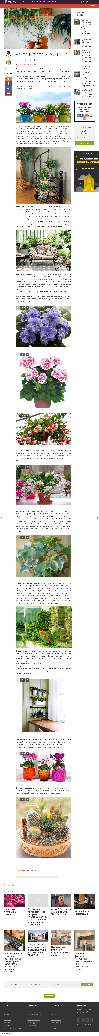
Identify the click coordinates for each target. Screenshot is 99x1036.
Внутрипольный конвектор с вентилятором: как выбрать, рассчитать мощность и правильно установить (13, 962)
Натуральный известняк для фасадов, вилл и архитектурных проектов (37, 949)
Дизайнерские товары (33, 2)
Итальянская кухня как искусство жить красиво (59, 951)
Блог (22, 2)
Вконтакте (54, 1017)
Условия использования (12, 1029)
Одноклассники (56, 1023)
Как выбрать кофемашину (82, 912)
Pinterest (54, 1029)
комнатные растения (31, 877)
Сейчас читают (12, 891)
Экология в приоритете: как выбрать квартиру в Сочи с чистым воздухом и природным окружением (37, 917)
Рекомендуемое (12, 885)
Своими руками (51, 5)
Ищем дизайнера (10, 1017)
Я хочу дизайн (52, 2)
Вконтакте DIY (56, 1020)
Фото (44, 2)
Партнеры (7, 1020)
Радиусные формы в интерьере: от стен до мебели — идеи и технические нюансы (84, 961)
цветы (42, 877)
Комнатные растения (23, 64)
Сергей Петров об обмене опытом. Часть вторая (61, 912)
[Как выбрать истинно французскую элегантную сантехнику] (97, 518)
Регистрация (91, 2)
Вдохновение (61, 5)
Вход (84, 2)
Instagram (54, 1026)
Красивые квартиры (16, 5)
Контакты (7, 1023)
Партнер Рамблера (84, 1024)
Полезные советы (39, 5)
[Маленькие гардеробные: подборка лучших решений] (1, 518)
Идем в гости (28, 5)
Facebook (54, 1014)
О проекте (7, 1014)
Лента (7, 5)
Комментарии (49, 995)
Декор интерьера (51, 877)
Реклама (7, 1026)
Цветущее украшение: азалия (10, 912)
